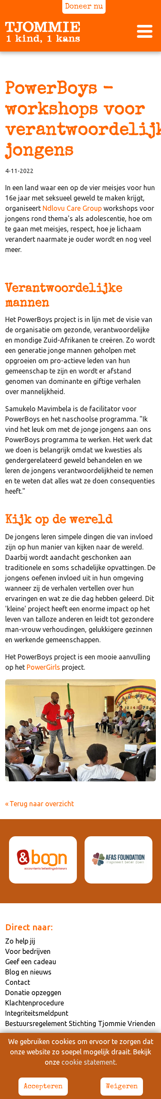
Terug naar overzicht (41, 804)
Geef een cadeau (30, 961)
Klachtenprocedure (34, 1003)
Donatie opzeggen (33, 992)
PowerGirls (43, 667)
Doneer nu (84, 7)
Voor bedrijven (28, 951)
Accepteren (43, 1087)
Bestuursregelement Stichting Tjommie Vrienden (80, 1023)
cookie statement (88, 1062)
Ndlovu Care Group (72, 208)
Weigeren (122, 1087)
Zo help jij (20, 941)
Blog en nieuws (28, 972)
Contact (17, 982)
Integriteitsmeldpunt (36, 1013)
